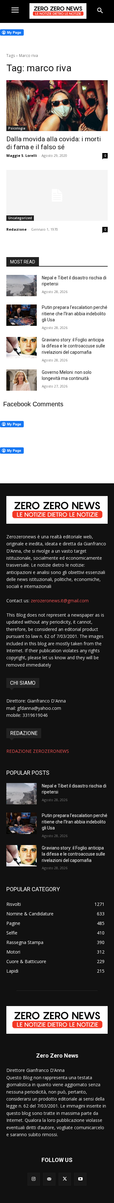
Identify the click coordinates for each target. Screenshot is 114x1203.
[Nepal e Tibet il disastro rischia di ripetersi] (21, 285)
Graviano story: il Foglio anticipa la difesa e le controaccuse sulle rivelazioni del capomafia (73, 346)
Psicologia (16, 128)
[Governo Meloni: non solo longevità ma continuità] (21, 380)
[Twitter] (65, 1179)
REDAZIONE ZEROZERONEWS (37, 751)
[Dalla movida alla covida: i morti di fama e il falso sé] (57, 105)
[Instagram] (34, 1179)
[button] (100, 10)
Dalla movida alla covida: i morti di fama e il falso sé (53, 143)
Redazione (16, 229)
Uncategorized (20, 218)
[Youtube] (80, 1179)
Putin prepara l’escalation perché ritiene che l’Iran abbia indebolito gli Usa (74, 313)
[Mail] (49, 1179)
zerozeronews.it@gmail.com (60, 601)
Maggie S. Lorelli (21, 155)
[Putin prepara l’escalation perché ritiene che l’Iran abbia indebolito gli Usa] (21, 315)
